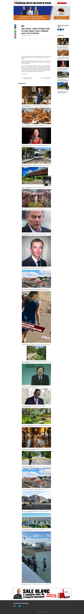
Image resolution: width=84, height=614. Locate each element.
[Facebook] (58, 30)
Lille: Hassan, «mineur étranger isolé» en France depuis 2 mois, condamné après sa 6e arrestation (35, 30)
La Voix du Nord (24, 73)
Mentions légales (44, 611)
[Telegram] (63, 30)
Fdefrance (22, 35)
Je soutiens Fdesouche (62, 3)
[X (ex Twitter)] (61, 30)
